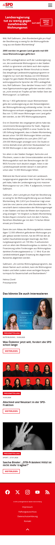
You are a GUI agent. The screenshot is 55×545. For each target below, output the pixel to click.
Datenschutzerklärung (27, 516)
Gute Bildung (9, 337)
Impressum (27, 507)
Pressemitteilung (46, 22)
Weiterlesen (11, 351)
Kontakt (27, 521)
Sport (5, 457)
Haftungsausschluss (27, 511)
